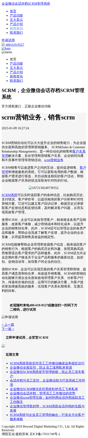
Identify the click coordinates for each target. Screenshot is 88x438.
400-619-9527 (14, 44)
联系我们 (16, 32)
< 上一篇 (8, 324)
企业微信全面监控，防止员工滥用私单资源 (41, 367)
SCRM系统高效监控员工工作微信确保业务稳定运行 (47, 363)
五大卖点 (16, 19)
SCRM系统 (9, 195)
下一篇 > (8, 329)
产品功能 (16, 15)
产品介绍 (16, 24)
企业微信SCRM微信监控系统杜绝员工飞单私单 (44, 389)
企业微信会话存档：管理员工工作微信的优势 (42, 393)
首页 (13, 11)
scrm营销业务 (53, 160)
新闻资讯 (16, 28)
